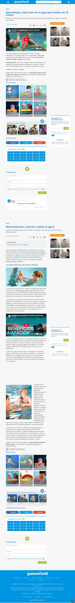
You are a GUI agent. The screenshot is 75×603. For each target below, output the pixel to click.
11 (35, 155)
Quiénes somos (17, 577)
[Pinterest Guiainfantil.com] (57, 143)
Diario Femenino (48, 597)
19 (10, 160)
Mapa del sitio (42, 580)
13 (10, 157)
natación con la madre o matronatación (27, 256)
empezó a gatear (11, 261)
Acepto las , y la (25, 189)
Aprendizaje (16, 508)
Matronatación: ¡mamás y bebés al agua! (12, 97)
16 (29, 157)
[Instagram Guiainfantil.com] (60, 143)
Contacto (57, 577)
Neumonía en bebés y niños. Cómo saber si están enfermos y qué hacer (55, 32)
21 (23, 160)
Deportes (8, 138)
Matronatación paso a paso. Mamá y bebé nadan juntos (21, 492)
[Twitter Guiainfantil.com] (63, 143)
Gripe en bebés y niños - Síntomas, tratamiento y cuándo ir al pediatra (65, 42)
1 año (42, 155)
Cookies (27, 577)
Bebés (7, 9)
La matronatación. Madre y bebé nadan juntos (40, 483)
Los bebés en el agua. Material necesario (39, 114)
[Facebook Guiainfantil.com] (53, 143)
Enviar (42, 192)
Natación (23, 93)
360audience (42, 600)
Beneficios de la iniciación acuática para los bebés (12, 114)
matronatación (36, 428)
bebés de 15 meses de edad (14, 64)
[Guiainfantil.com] (21, 3)
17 (35, 157)
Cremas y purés (24, 479)
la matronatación (38, 414)
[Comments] (44, 25)
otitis (12, 307)
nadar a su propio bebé (19, 344)
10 (29, 155)
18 (42, 157)
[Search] (59, 2)
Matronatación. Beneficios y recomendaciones (12, 467)
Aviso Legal (48, 577)
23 (35, 160)
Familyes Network (27, 597)
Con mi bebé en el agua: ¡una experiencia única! (26, 114)
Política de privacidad (37, 577)
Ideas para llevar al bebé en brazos (16, 123)
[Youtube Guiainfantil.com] (67, 143)
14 (16, 157)
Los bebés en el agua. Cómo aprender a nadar (39, 97)
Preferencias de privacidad (18, 189)
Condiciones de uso (28, 189)
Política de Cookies (39, 189)
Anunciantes (32, 580)
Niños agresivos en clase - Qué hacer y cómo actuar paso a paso (55, 42)
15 (23, 157)
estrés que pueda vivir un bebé (34, 252)
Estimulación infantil (12, 93)
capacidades (18, 357)
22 (29, 160)
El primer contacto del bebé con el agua (26, 97)
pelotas (18, 355)
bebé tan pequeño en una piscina (26, 290)
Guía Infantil (38, 597)
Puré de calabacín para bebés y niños (26, 483)
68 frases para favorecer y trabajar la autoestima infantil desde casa (65, 32)
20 (16, 160)
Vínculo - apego (9, 508)
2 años (42, 160)
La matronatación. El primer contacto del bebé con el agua (26, 466)
